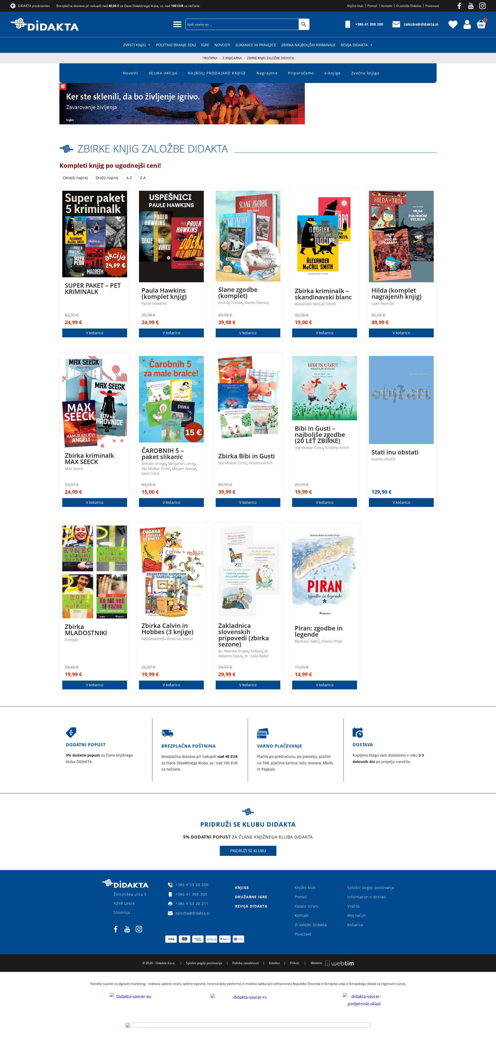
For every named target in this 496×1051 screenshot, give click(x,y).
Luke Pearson (382, 303)
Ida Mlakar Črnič (156, 468)
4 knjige (71, 639)
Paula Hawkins (154, 303)
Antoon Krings (154, 463)
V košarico (94, 332)
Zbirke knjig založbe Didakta (153, 148)
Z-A (143, 177)
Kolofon (274, 963)
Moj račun (356, 915)
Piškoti (294, 963)
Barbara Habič (307, 641)
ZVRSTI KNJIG (134, 44)
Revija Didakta (354, 44)
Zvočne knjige (365, 73)
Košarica (355, 924)
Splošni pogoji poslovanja (370, 887)
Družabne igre (251, 896)
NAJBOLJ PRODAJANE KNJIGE (217, 73)
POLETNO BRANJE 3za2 (176, 44)
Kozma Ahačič (383, 458)
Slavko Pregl (332, 641)
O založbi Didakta (311, 924)
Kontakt (302, 915)
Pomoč (301, 896)
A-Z (129, 177)
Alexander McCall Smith (315, 303)
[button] (177, 24)
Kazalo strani (306, 906)
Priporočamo (301, 73)
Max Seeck (74, 468)
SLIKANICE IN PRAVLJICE (255, 44)
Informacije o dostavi (366, 896)
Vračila (353, 906)
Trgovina (210, 58)
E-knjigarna (232, 58)
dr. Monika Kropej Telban (240, 651)
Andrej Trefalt (230, 302)
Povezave (303, 934)
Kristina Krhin (261, 462)
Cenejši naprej (75, 177)
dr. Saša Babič (256, 655)
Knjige (242, 887)
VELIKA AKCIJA (163, 73)
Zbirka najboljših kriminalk (308, 44)
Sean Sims (150, 473)
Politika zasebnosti (245, 963)
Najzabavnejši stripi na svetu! (167, 638)
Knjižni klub (305, 887)
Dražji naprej (107, 177)
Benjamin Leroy (181, 463)
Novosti (222, 44)
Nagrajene (267, 73)
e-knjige (332, 73)
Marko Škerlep (256, 302)
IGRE (205, 44)
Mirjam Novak (184, 468)
